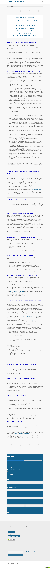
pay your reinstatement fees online (17, 291)
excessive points (16, 226)
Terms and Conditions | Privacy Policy (21, 566)
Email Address (10, 479)
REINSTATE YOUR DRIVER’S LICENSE (25, 33)
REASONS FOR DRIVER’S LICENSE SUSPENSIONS (25, 20)
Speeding (10, 467)
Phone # (9, 495)
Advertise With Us (33, 566)
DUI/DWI (10, 471)
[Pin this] (38, 11)
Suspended (11, 474)
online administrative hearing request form (20, 217)
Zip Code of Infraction (12, 487)
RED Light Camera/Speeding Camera (15, 469)
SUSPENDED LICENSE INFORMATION (25, 17)
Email (9, 549)
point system (39, 112)
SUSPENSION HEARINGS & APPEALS (25, 30)
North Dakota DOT (33, 413)
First (8, 507)
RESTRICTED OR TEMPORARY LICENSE (25, 28)
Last (26, 507)
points (25, 115)
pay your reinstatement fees (20, 415)
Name (9, 502)
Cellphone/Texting (12, 472)
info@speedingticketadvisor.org (14, 536)
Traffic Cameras (29, 529)
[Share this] (11, 11)
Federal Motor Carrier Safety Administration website (28, 316)
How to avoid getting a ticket (32, 531)
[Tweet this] (20, 11)
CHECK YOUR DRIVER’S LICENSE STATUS (25, 25)
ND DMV (17, 290)
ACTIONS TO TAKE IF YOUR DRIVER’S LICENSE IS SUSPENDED (25, 23)
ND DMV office (23, 439)
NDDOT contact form (20, 166)
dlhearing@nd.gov (20, 191)
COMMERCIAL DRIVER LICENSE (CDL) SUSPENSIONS (25, 36)
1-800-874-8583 (11, 532)
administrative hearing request (34, 384)
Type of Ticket (10, 465)
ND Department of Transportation (22, 433)
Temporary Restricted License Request (21, 244)
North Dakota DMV (29, 164)
